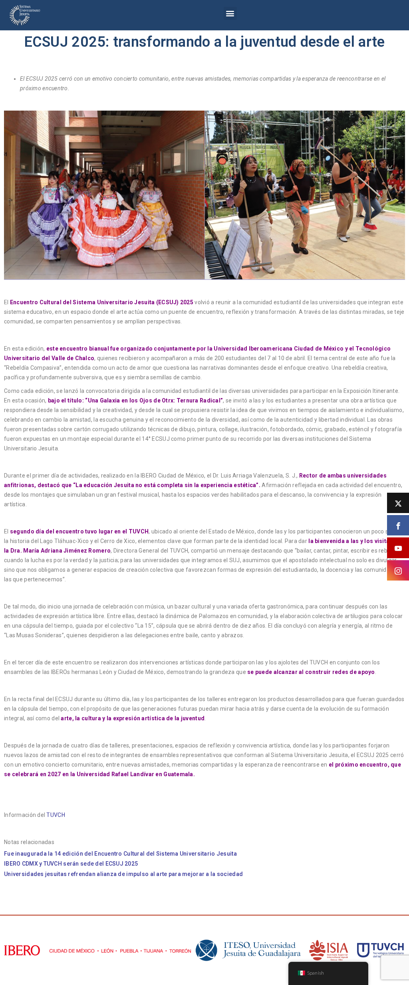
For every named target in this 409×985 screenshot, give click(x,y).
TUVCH (55, 815)
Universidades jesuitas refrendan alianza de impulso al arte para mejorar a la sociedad (123, 874)
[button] (230, 13)
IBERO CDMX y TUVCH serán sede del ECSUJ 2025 (71, 863)
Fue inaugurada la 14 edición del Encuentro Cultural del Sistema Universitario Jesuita (121, 853)
